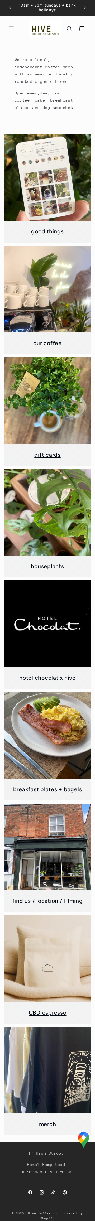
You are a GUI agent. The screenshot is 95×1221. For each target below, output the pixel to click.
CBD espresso (47, 1012)
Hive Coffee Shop (44, 1213)
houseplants (47, 566)
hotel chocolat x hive (47, 677)
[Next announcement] (85, 7)
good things (47, 231)
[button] (11, 29)
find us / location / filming (47, 900)
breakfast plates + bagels (47, 789)
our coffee (47, 343)
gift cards (47, 454)
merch (47, 1124)
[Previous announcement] (10, 7)
